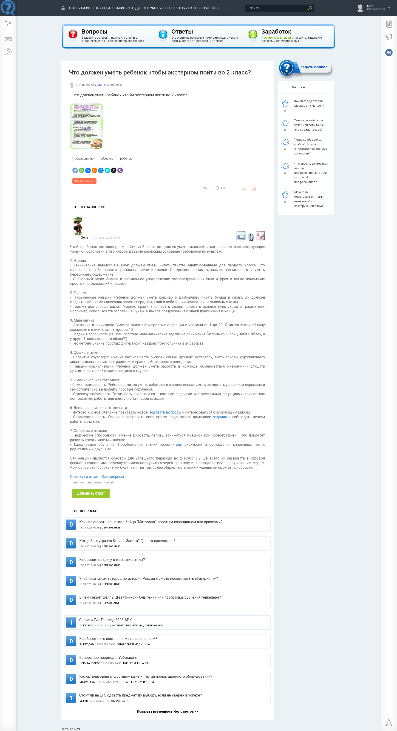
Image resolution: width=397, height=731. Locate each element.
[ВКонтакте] (88, 170)
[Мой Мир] (101, 170)
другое (152, 682)
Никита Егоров (89, 663)
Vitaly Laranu (88, 682)
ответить (78, 482)
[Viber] (120, 170)
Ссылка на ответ (84, 476)
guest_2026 (86, 644)
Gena (84, 237)
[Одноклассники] (94, 170)
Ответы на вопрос (83, 8)
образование (113, 8)
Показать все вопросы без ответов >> (167, 711)
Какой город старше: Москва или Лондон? (309, 103)
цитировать (94, 482)
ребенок (126, 158)
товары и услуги (133, 682)
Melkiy (98, 85)
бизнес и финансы (136, 663)
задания (220, 417)
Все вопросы (113, 476)
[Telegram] (75, 170)
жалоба (109, 482)
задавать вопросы (165, 412)
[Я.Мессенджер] (107, 170)
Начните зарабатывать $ (278, 37)
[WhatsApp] (81, 170)
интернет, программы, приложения (137, 625)
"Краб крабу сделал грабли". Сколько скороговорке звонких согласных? (310, 146)
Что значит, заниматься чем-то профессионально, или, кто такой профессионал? (311, 173)
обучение (106, 158)
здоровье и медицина (133, 644)
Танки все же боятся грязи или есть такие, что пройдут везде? (309, 125)
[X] (113, 170)
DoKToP (84, 625)
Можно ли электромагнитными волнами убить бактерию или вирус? (309, 199)
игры (176, 444)
